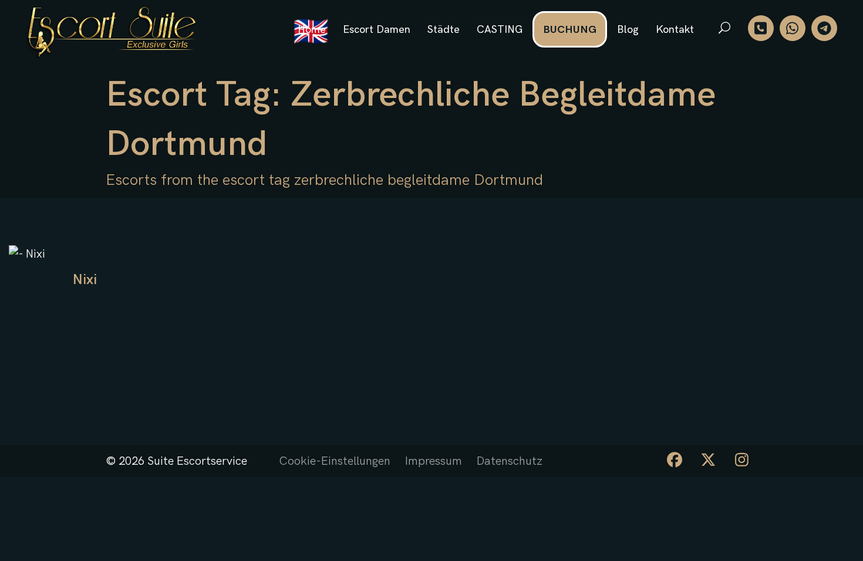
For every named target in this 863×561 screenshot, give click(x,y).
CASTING (499, 29)
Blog (628, 29)
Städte (443, 29)
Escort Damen (376, 29)
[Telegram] (824, 28)
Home (312, 29)
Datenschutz (509, 461)
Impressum (433, 461)
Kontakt (675, 29)
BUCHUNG (569, 29)
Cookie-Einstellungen (334, 461)
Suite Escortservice (197, 461)
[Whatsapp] (792, 28)
